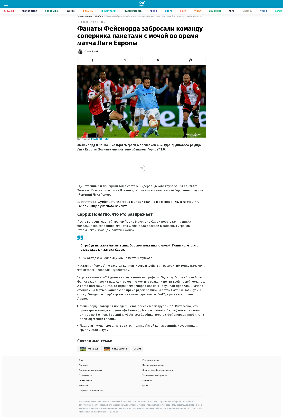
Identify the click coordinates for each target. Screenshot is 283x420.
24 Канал (9, 11)
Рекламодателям (150, 360)
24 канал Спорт (84, 16)
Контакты (147, 380)
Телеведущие (85, 380)
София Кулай (91, 51)
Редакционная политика (90, 370)
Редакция (83, 365)
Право (153, 11)
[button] (92, 60)
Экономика (51, 11)
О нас (81, 360)
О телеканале (85, 375)
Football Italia (100, 139)
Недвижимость (133, 11)
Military (247, 11)
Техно (263, 11)
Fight (183, 11)
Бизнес (70, 11)
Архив (145, 385)
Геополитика (29, 11)
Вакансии (83, 385)
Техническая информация (154, 375)
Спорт (168, 11)
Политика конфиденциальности (157, 370)
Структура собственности (91, 390)
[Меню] (6, 4)
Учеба (197, 11)
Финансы (88, 11)
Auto (232, 11)
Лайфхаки (215, 11)
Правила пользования (153, 365)
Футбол (99, 16)
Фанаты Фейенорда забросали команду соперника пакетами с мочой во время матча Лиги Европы (154, 16)
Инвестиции (108, 11)
